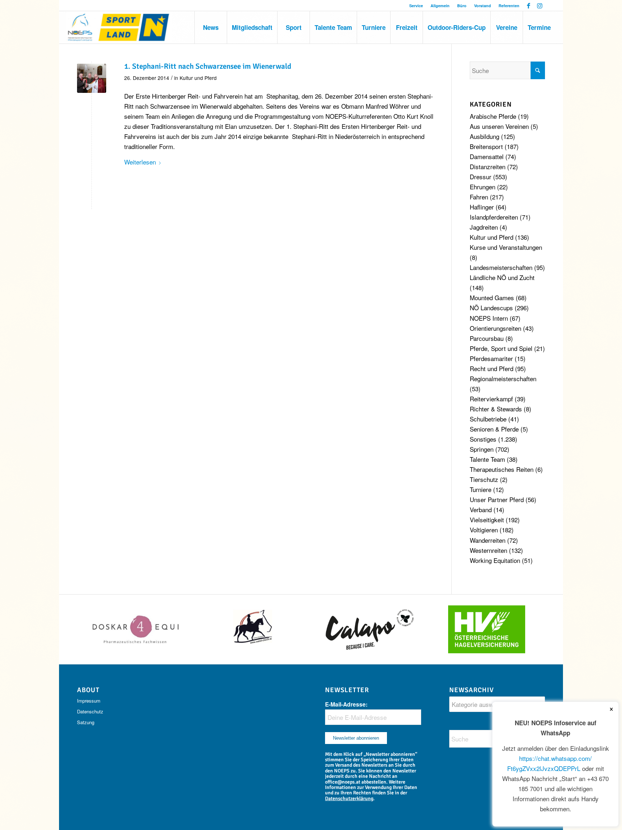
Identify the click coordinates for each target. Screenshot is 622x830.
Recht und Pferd (491, 368)
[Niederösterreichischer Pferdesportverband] (119, 27)
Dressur (480, 176)
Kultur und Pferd (198, 77)
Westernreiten (488, 550)
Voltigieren (484, 529)
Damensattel (487, 156)
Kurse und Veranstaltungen (506, 247)
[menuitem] (416, 6)
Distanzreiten (487, 166)
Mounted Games (492, 297)
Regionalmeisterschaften (503, 378)
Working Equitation (495, 560)
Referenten (509, 5)
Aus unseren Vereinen (499, 126)
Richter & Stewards (496, 408)
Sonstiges (483, 438)
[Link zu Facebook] (528, 5)
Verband (481, 509)
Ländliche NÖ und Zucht (502, 277)
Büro (461, 5)
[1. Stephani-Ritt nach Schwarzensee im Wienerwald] (91, 78)
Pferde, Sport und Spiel (501, 348)
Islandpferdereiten (494, 216)
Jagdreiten (484, 226)
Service (416, 5)
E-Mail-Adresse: (346, 704)
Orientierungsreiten (495, 328)
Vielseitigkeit (487, 519)
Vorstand (482, 5)
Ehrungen (482, 186)
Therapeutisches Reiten (501, 469)
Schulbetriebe (488, 418)
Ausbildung (484, 136)
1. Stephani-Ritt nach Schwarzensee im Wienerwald (207, 66)
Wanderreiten (487, 540)
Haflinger (482, 206)
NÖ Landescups (491, 307)
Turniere (480, 489)
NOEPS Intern (489, 317)
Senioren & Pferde (494, 428)
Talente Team (487, 459)
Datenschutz (90, 711)
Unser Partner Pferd (497, 499)
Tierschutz (484, 479)
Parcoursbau (487, 338)
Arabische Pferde (493, 116)
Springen (481, 449)
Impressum (88, 700)
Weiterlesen (140, 161)
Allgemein (440, 5)
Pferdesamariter (491, 358)
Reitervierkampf (491, 398)
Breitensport (486, 146)
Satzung (85, 722)
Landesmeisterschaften (501, 267)
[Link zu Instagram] (539, 5)
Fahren (479, 196)
